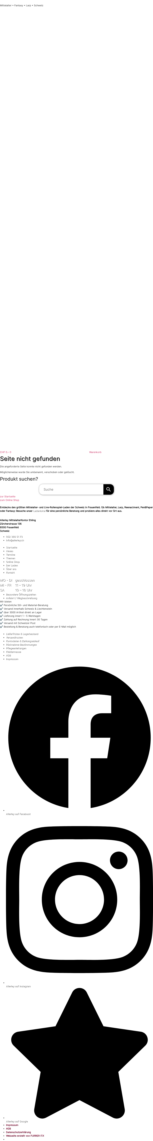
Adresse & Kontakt (10, 516)
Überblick (5, 543)
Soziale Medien (8, 662)
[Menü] (3, 10)
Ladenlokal (39, 510)
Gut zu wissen (8, 630)
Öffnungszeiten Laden (12, 576)
